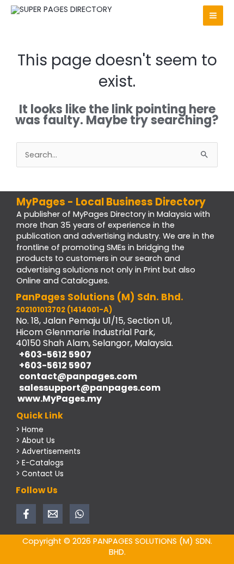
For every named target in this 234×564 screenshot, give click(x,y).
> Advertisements (48, 451)
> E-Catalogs (40, 463)
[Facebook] (26, 514)
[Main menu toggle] (213, 15)
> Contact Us (40, 474)
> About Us (35, 440)
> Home (30, 429)
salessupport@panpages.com (88, 387)
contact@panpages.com (76, 376)
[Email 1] (53, 514)
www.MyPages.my (59, 398)
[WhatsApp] (79, 514)
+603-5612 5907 (53, 354)
